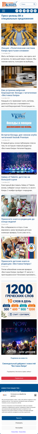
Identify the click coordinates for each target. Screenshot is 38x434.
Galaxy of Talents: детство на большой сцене (15, 178)
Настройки (19, 428)
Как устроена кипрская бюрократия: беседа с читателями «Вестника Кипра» (18, 93)
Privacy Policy (14, 431)
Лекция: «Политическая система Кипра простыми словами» (18, 49)
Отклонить (19, 423)
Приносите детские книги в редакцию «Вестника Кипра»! (16, 262)
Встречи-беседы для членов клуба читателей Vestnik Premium (19, 136)
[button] (35, 395)
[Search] (34, 4)
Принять (19, 418)
